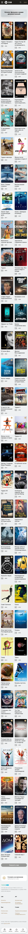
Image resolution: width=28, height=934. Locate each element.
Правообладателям (5, 902)
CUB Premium (4, 913)
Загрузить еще (14, 865)
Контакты (3, 900)
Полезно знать (4, 910)
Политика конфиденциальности (20, 914)
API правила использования (18, 903)
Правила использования (21, 910)
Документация (18, 900)
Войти (25, 2)
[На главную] (8, 2)
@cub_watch (7, 923)
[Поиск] (20, 2)
